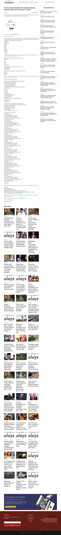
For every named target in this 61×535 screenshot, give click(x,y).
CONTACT (36, 2)
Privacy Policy (30, 518)
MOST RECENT (25, 2)
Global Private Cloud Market (9, 36)
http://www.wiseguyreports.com (20, 198)
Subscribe (12, 525)
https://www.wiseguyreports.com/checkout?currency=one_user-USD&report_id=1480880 (23, 185)
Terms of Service (30, 517)
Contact (30, 521)
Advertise (30, 520)
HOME (20, 2)
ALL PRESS (31, 2)
